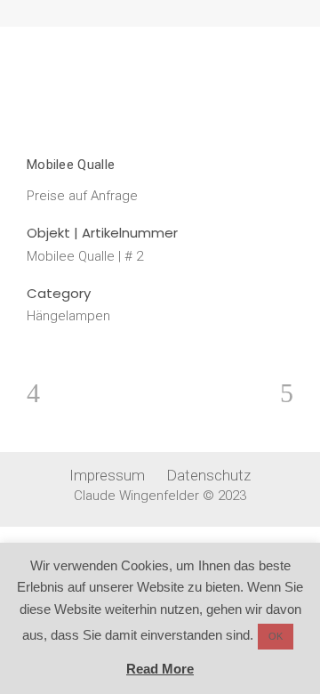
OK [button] (275, 636)
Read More (160, 668)
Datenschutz (208, 475)
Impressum (107, 475)
